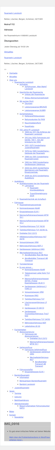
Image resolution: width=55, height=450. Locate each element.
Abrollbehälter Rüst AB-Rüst (36, 255)
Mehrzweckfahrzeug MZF (35, 323)
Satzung (17, 397)
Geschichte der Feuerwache (31, 92)
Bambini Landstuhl (27, 384)
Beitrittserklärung (21, 400)
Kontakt (12, 415)
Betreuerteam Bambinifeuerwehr (33, 381)
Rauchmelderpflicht (33, 123)
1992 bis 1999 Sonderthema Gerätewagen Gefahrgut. (36, 163)
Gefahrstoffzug (26, 347)
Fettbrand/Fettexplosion (35, 116)
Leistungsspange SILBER (35, 110)
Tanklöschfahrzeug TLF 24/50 (37, 319)
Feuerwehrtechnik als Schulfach (33, 199)
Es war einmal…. (26, 267)
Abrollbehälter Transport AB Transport (41, 364)
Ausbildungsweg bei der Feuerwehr (34, 183)
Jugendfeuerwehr (21, 388)
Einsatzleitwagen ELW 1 (29, 211)
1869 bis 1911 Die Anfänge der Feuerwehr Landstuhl (37, 133)
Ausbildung (19, 181)
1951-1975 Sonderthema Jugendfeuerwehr (35, 146)
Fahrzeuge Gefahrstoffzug (36, 349)
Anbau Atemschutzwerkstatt (36, 98)
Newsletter (19, 417)
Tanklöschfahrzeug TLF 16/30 (32, 226)
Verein (11, 391)
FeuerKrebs (29, 126)
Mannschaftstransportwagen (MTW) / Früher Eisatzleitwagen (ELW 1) (37, 280)
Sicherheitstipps (26, 114)
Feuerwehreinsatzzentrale (30, 205)
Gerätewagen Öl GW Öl (34, 308)
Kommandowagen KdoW (30, 208)
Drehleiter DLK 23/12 (28, 233)
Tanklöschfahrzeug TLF (34, 299)
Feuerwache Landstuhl (23, 82)
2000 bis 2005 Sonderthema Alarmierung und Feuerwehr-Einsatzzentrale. (37, 170)
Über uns (13, 80)
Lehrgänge (29, 186)
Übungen (28, 103)
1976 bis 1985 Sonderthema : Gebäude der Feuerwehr (37, 152)
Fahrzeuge (18, 202)
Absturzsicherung (27, 332)
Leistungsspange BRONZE (36, 107)
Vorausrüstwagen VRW (29, 242)
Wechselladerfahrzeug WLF (31, 253)
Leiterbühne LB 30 (32, 326)
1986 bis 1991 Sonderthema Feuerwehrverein (36, 157)
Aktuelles (8, 52)
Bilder (11, 411)
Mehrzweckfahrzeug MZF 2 (31, 246)
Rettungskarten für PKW (35, 119)
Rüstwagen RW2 (31, 295)
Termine (17, 393)
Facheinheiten (20, 330)
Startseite (13, 73)
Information (24, 377)
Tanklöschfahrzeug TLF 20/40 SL (34, 230)
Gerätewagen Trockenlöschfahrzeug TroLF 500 (37, 313)
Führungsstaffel (26, 369)
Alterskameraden (21, 404)
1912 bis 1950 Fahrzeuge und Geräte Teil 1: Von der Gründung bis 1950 (37, 139)
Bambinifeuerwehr (22, 375)
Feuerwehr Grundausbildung (37, 189)
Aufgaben (24, 84)
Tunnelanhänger (26, 264)
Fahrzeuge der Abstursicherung (31, 335)
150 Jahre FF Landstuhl (29, 130)
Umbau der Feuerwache (35, 94)
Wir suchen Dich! (27, 101)
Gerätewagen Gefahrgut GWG (32, 249)
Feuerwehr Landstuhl (13, 13)
